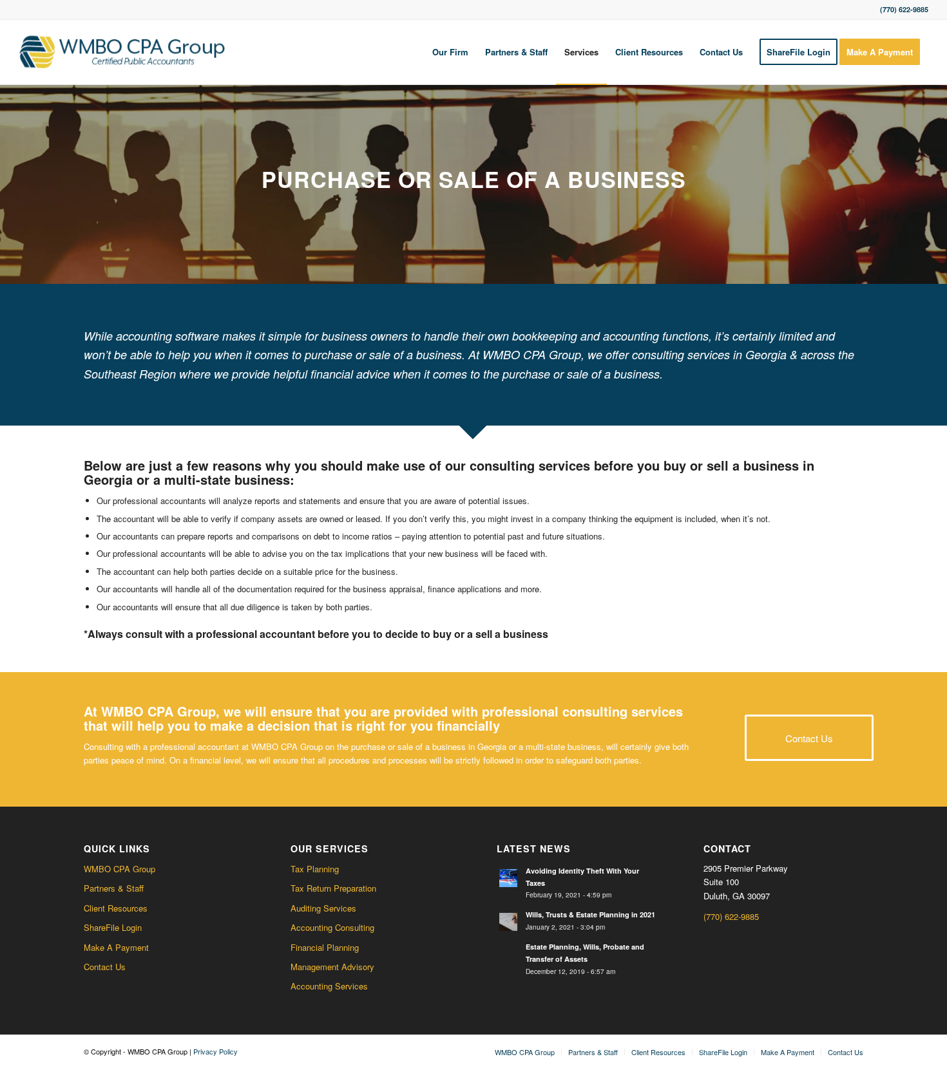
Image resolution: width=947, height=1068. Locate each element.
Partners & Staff (114, 888)
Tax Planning (315, 869)
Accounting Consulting (332, 927)
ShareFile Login (113, 927)
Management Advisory (332, 966)
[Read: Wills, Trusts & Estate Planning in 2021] (508, 921)
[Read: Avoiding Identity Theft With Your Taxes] (508, 878)
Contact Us (105, 966)
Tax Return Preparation (333, 888)
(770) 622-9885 (731, 916)
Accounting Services (329, 986)
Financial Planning (325, 947)
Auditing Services (323, 908)
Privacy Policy (215, 1051)
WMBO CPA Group (119, 869)
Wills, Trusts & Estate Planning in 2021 (590, 914)
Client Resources (116, 908)
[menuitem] (450, 52)
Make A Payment (116, 947)
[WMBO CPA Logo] (122, 52)
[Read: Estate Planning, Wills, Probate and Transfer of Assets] (508, 954)
